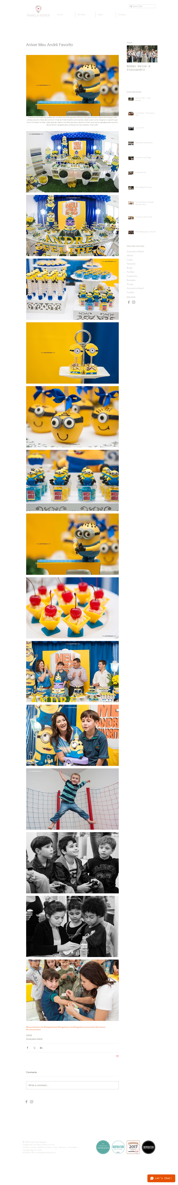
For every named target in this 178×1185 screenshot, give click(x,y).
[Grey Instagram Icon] (134, 302)
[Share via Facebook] (27, 1047)
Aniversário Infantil (34, 1039)
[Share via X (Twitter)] (34, 1047)
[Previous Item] (131, 54)
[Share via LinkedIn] (41, 1047)
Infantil (29, 1035)
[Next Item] (153, 54)
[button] (106, 14)
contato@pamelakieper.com (46, 1152)
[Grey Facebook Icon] (129, 302)
